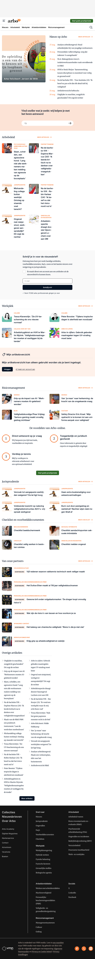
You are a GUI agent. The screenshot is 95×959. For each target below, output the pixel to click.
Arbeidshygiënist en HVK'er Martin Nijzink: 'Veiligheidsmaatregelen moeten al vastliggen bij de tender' (14, 785)
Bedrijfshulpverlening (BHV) (80, 841)
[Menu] (4, 20)
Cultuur (39, 927)
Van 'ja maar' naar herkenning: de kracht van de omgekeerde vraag (41, 733)
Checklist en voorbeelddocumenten (23, 519)
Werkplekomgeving (44, 850)
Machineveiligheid (43, 893)
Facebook (72, 897)
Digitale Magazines (9, 833)
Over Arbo (9, 821)
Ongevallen (40, 826)
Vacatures (6, 852)
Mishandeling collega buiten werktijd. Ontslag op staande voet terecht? (14, 736)
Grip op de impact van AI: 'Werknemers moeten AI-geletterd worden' (14, 674)
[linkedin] (91, 948)
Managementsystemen (45, 923)
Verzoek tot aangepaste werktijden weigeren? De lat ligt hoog (41, 744)
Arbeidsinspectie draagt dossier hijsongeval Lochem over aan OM (40, 691)
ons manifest (58, 943)
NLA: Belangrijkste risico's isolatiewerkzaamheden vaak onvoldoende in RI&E (75, 62)
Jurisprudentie (10, 481)
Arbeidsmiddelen (44, 883)
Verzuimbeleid (74, 845)
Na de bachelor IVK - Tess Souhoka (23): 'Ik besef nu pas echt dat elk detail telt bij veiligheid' (75, 83)
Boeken (5, 856)
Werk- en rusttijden (76, 854)
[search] (91, 27)
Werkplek (7, 305)
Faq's (38, 830)
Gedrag (39, 932)
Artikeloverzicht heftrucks (68, 91)
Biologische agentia (44, 873)
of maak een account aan (25, 369)
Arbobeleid (8, 137)
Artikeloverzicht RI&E (40, 765)
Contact (5, 843)
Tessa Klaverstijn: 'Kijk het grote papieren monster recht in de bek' (41, 716)
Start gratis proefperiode (81, 21)
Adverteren (6, 847)
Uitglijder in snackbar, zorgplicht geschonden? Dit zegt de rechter (13, 664)
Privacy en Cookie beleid (42, 951)
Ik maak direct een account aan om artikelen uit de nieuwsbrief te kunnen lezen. (48, 273)
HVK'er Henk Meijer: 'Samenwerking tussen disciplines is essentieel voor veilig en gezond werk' (74, 72)
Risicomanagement (13, 387)
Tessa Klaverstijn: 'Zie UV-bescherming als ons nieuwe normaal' (14, 747)
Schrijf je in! (47, 287)
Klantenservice (8, 838)
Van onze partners (13, 561)
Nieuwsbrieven (12, 816)
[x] (84, 948)
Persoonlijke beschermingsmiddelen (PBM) (45, 900)
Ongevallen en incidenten (78, 836)
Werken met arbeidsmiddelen (48, 888)
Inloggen (7, 369)
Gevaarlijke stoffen (43, 868)
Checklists (40, 839)
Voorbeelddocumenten (45, 834)
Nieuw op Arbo (58, 36)
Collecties (8, 812)
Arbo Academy (8, 829)
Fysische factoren (43, 864)
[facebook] (77, 948)
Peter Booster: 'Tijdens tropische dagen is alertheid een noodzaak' (14, 771)
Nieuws (39, 817)
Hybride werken (42, 855)
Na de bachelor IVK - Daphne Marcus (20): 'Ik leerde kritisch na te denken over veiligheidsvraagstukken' (14, 709)
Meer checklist (84, 520)
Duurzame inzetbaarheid (78, 850)
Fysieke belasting (43, 859)
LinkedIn (72, 893)
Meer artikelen (84, 37)
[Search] (70, 123)
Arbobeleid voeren (75, 817)
